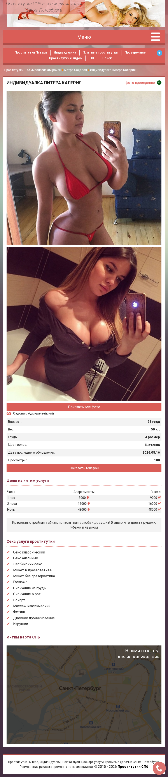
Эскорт (19, 600)
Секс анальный (25, 558)
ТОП (92, 58)
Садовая (19, 413)
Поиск (107, 58)
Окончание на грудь (29, 588)
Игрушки (20, 624)
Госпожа (20, 582)
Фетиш (19, 612)
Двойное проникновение (34, 618)
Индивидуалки (65, 52)
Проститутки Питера (31, 52)
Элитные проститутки (100, 52)
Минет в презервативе (32, 570)
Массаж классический (31, 606)
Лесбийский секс (27, 564)
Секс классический (29, 552)
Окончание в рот (27, 594)
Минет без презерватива (34, 576)
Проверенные (135, 52)
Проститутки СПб (133, 767)
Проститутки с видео (65, 58)
